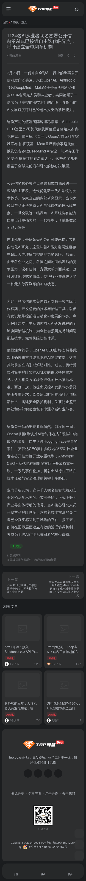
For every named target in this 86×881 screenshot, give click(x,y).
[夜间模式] (79, 855)
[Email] (58, 773)
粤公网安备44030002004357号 (47, 847)
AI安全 (52, 151)
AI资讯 (15, 22)
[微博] (48, 773)
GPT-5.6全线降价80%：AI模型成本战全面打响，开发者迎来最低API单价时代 (64, 710)
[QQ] (38, 773)
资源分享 (17, 793)
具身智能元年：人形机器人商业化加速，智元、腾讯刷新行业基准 (21, 708)
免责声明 (34, 793)
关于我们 (68, 793)
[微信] (28, 773)
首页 (5, 22)
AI (48, 72)
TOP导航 (46, 842)
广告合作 (51, 793)
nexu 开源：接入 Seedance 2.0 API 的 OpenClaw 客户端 (20, 651)
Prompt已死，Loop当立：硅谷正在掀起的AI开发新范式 (62, 651)
